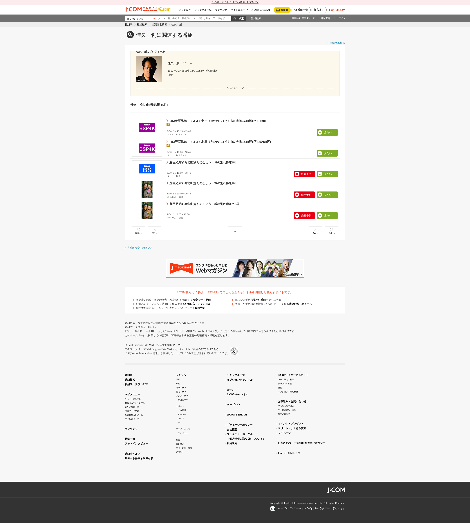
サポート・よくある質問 (292, 428)
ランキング (221, 9)
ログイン (340, 18)
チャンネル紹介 (285, 383)
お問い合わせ (284, 414)
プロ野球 (182, 410)
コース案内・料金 (286, 379)
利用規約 (232, 443)
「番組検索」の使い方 (140, 247)
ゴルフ (181, 418)
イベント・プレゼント (291, 423)
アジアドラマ (182, 396)
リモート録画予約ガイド (139, 458)
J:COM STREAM (261, 9)
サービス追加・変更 (287, 410)
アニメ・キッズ (183, 429)
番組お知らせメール (300, 303)
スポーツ (180, 406)
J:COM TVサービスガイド (293, 375)
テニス (181, 422)
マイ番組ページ (132, 419)
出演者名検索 (159, 24)
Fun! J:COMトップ (289, 453)
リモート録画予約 (195, 308)
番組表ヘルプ (132, 453)
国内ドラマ (181, 392)
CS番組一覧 (301, 9)
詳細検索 (256, 18)
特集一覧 (130, 439)
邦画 (178, 383)
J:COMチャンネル (237, 394)
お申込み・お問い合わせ (292, 401)
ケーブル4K (234, 404)
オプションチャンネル (240, 379)
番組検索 (142, 24)
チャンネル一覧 (203, 9)
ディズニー (183, 433)
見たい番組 (259, 299)
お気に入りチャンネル (198, 303)
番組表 (129, 24)
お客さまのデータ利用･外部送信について (302, 443)
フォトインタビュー (136, 443)
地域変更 (325, 18)
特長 (280, 387)
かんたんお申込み (286, 406)
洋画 (178, 379)
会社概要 (232, 429)
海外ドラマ (181, 387)
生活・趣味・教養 (184, 448)
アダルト (180, 452)
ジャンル (183, 9)
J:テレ (230, 389)
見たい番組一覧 (132, 407)
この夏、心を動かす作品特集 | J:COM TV (235, 2)
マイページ (284, 432)
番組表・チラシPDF (136, 384)
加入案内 (319, 9)
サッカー (182, 414)
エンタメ (180, 444)
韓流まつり (183, 400)
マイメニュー (238, 9)
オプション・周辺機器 (288, 392)
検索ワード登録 (202, 299)
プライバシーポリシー (240, 424)
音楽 (178, 440)
